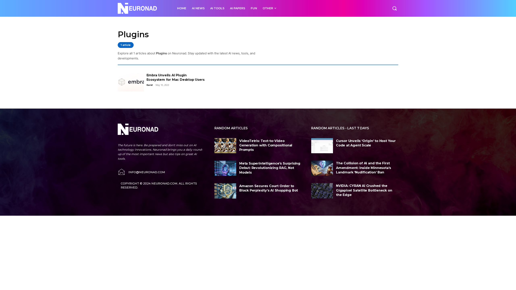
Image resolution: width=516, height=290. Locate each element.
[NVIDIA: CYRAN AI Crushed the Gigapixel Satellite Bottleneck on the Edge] (322, 190)
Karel (150, 84)
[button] (394, 8)
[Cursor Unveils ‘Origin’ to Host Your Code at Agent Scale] (322, 145)
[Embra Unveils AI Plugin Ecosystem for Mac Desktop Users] (131, 82)
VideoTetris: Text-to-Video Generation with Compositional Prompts (265, 145)
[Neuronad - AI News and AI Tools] (143, 8)
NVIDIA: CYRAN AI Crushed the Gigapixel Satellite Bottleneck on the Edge (364, 190)
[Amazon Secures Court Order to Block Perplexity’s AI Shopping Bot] (225, 191)
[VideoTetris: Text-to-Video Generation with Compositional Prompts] (225, 145)
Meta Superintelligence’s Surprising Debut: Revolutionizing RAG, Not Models (269, 168)
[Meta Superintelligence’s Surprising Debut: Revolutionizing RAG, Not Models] (225, 168)
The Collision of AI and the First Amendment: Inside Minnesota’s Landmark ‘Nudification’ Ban (363, 167)
